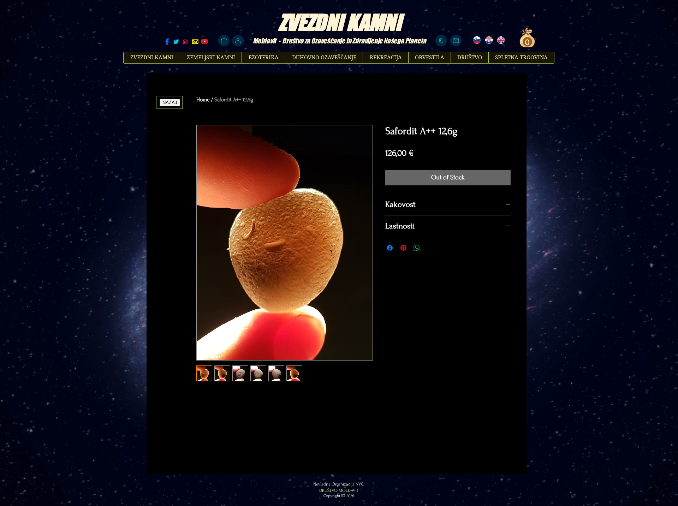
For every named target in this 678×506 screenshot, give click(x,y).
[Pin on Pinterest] (403, 248)
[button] (526, 42)
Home (203, 99)
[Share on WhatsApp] (416, 248)
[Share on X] (430, 248)
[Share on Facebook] (390, 248)
